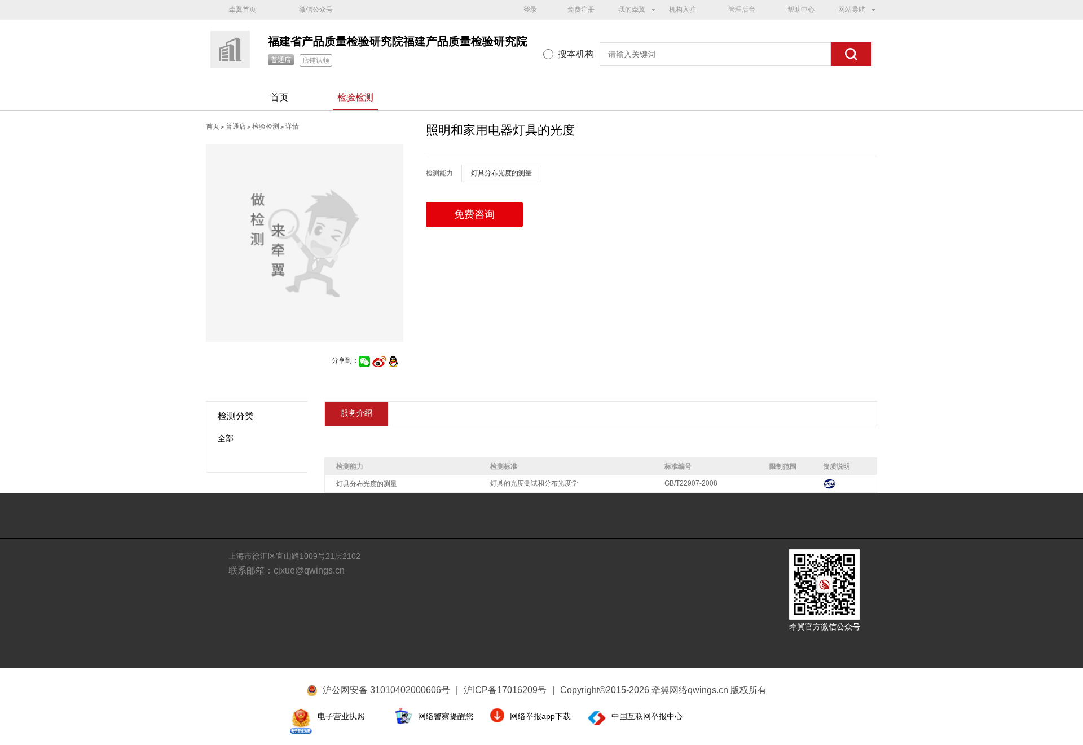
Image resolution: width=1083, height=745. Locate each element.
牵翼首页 (242, 10)
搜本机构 (576, 54)
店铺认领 (315, 60)
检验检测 (355, 97)
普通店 (281, 60)
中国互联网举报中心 (647, 716)
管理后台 (741, 10)
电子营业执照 (341, 716)
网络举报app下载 (540, 716)
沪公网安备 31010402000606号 (386, 690)
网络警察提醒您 (445, 716)
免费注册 (581, 10)
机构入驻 (682, 10)
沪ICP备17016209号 (509, 690)
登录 (530, 10)
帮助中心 (801, 10)
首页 (279, 97)
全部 (226, 438)
